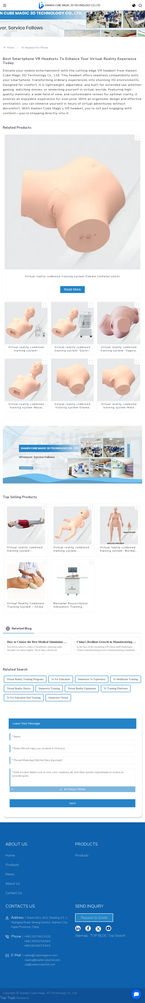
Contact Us (13, 893)
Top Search (116, 935)
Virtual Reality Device (19, 688)
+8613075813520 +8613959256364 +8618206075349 (31, 941)
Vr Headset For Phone (35, 47)
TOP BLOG (98, 935)
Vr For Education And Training (24, 697)
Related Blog (22, 628)
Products (12, 865)
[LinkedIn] (78, 928)
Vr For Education (60, 679)
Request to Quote (94, 917)
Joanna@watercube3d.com (42, 960)
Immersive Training (49, 688)
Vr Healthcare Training (125, 679)
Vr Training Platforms (116, 688)
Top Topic (8, 997)
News (9, 874)
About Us (12, 883)
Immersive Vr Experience (91, 679)
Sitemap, (82, 935)
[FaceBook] (88, 928)
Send (72, 803)
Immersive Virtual (58, 697)
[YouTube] (98, 929)
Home (10, 47)
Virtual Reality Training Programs (25, 679)
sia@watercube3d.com (40, 964)
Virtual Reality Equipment (82, 688)
